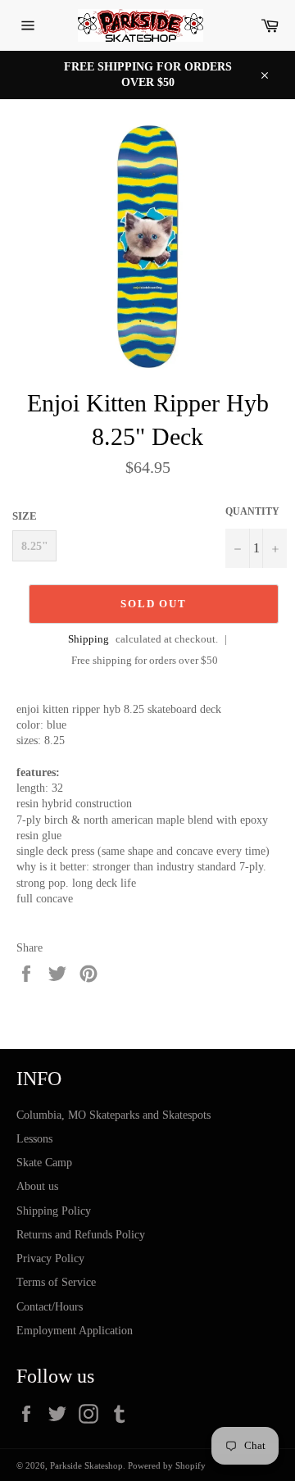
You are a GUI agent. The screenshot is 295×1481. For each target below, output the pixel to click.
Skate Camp (44, 1162)
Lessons (34, 1139)
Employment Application (74, 1330)
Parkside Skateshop (86, 1465)
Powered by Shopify (167, 1465)
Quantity (252, 511)
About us (37, 1186)
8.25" (34, 546)
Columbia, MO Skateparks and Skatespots (113, 1115)
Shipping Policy (53, 1211)
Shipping (88, 639)
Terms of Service (56, 1282)
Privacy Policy (50, 1258)
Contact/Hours (49, 1307)
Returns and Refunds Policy (80, 1235)
